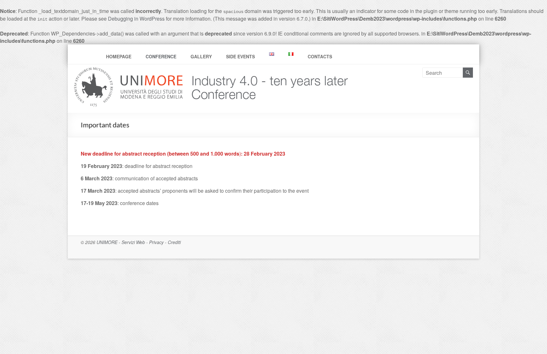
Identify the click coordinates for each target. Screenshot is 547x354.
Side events (240, 56)
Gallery (201, 56)
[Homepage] (267, 71)
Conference (161, 56)
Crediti (174, 242)
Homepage (118, 56)
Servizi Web (133, 242)
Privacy (156, 242)
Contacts (320, 56)
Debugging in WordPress (136, 18)
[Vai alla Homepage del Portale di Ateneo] (129, 71)
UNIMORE (107, 242)
